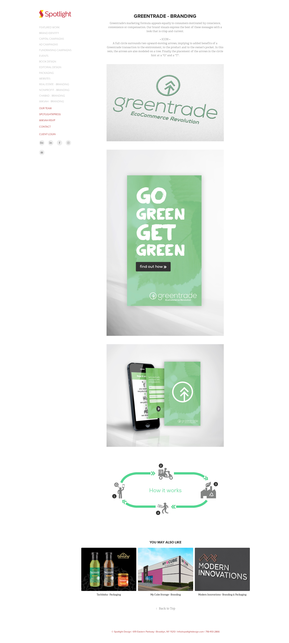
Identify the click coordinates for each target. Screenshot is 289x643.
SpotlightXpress (50, 114)
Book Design (47, 61)
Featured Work (49, 27)
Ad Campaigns (48, 44)
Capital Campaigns (51, 39)
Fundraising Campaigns (55, 50)
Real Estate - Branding (54, 84)
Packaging (46, 73)
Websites (44, 78)
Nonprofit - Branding (54, 90)
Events (43, 56)
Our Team (45, 108)
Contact (45, 127)
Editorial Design (50, 67)
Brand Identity (49, 33)
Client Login (47, 134)
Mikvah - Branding (51, 101)
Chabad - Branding (52, 95)
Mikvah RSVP (47, 120)
